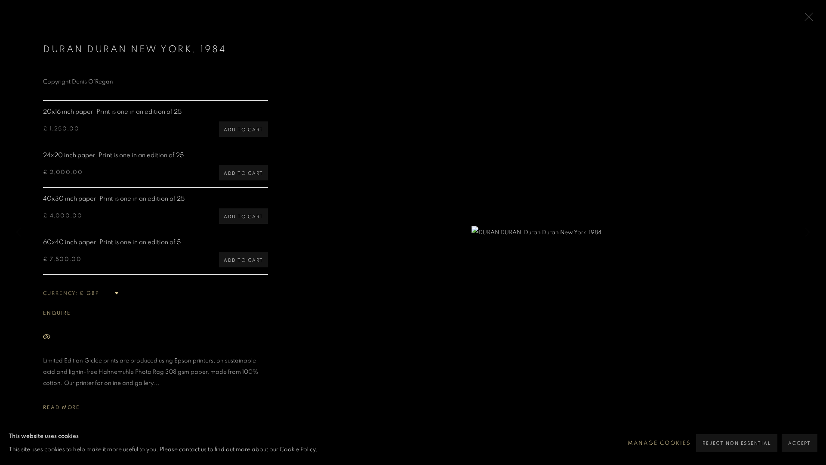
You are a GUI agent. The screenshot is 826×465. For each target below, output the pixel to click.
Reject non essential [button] (737, 443)
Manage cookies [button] (659, 443)
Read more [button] (61, 407)
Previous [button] (18, 232)
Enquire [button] (57, 313)
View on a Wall (85, 337)
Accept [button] (799, 443)
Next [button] (807, 232)
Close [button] (806, 19)
